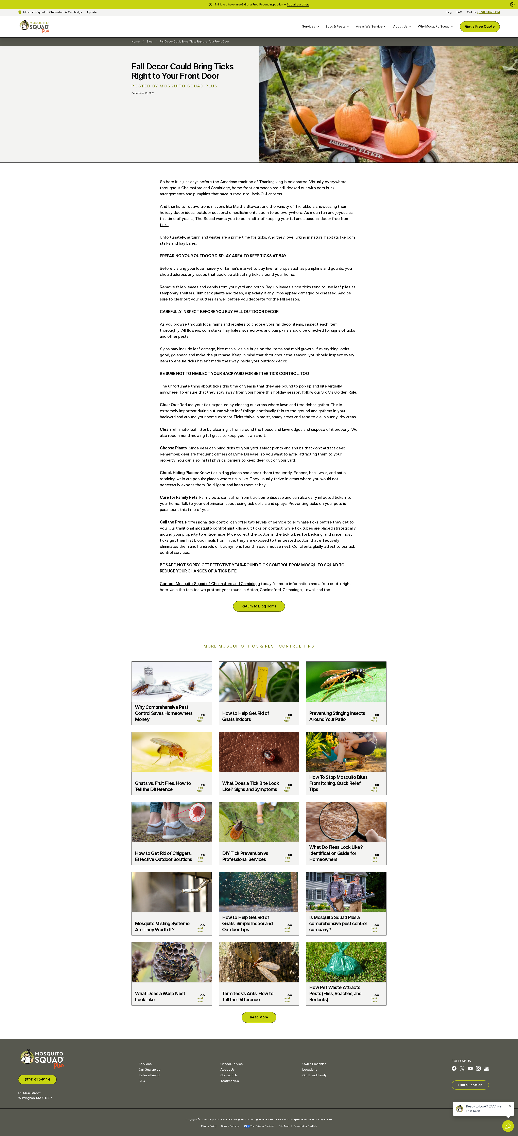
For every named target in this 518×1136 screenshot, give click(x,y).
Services (308, 26)
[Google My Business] (486, 1069)
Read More (259, 1017)
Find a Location (470, 1085)
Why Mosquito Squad (433, 26)
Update (92, 12)
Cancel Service (231, 1064)
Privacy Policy (209, 1126)
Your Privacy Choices (262, 1126)
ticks (164, 225)
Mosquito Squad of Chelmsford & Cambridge (52, 12)
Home (136, 41)
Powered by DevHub (305, 1126)
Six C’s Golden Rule (338, 392)
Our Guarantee (149, 1069)
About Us (400, 26)
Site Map (284, 1126)
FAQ (459, 12)
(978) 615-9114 (488, 12)
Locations (309, 1069)
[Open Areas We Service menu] (385, 26)
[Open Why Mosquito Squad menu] (451, 26)
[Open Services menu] (317, 26)
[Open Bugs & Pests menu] (347, 26)
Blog (449, 12)
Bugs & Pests (335, 26)
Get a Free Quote (480, 27)
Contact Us (229, 1075)
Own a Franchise (314, 1064)
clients (306, 547)
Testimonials (229, 1081)
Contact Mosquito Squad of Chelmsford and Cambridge (210, 584)
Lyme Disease (246, 454)
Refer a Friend (149, 1075)
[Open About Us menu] (409, 26)
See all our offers (298, 4)
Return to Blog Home (259, 606)
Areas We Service (369, 26)
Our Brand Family (314, 1075)
